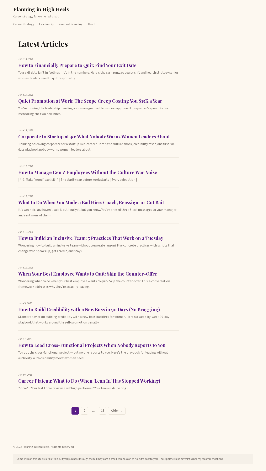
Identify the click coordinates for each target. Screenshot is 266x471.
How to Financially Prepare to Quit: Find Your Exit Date (77, 65)
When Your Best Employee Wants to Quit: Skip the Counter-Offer (87, 274)
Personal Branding (71, 24)
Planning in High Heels (41, 9)
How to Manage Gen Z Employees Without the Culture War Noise (87, 172)
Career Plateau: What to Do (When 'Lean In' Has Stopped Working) (89, 381)
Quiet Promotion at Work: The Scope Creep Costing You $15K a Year (90, 101)
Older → (116, 411)
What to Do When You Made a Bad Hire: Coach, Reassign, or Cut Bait (91, 202)
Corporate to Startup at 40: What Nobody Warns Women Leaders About (94, 136)
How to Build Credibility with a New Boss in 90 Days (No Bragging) (89, 309)
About (91, 24)
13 (102, 411)
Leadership (46, 24)
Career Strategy (23, 24)
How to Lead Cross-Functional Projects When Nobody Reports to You (92, 345)
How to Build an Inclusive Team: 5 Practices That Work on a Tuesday (90, 238)
